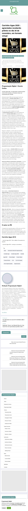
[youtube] (17, 4)
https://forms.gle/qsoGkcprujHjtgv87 (13, 168)
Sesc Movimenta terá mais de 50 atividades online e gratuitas (13, 320)
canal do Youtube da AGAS (18, 107)
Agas (3, 60)
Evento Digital (17, 61)
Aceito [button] (9, 508)
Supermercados (17, 263)
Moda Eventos (7, 455)
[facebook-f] (10, 4)
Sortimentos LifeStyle (8, 439)
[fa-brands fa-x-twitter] (12, 4)
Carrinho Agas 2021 (11, 61)
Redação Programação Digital (11, 286)
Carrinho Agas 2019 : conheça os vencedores (12, 244)
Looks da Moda (7, 458)
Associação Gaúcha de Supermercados (10, 60)
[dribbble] (14, 4)
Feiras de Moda (7, 461)
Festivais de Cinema (7, 404)
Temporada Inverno (8, 415)
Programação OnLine (9, 57)
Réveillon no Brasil (8, 434)
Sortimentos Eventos (8, 445)
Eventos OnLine (6, 62)
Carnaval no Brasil (8, 431)
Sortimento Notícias (8, 442)
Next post (4, 323)
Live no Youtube (14, 62)
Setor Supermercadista (20, 62)
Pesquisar (23, 336)
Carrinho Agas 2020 (5, 61)
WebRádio (6, 464)
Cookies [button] (3, 508)
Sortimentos (6, 437)
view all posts (4, 312)
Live (10, 62)
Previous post (5, 318)
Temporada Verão (8, 412)
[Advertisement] (14, 380)
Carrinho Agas (19, 60)
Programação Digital (9, 86)
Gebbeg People (7, 450)
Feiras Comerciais (8, 447)
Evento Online (19, 257)
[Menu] (2, 10)
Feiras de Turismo (8, 420)
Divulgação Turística (8, 417)
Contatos (5, 467)
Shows (5, 398)
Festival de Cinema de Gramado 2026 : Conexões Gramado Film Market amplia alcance (17, 352)
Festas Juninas (7, 428)
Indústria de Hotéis (8, 423)
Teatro (5, 401)
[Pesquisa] (24, 11)
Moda (5, 453)
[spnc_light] (26, 11)
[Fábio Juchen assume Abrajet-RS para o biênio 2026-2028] (6, 344)
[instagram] (15, 4)
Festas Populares (7, 426)
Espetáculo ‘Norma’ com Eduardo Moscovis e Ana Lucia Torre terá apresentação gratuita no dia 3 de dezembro (13, 326)
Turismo (5, 410)
